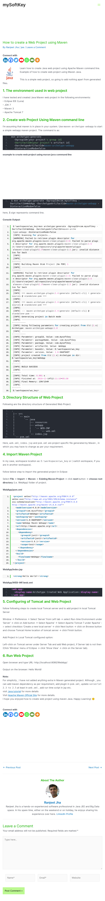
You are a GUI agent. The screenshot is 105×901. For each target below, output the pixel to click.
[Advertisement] (52, 20)
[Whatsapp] (26, 60)
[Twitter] (16, 60)
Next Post (95, 767)
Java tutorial (14, 691)
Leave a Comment (36, 47)
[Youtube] (21, 60)
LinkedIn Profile (64, 814)
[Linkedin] (5, 60)
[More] (37, 60)
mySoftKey (14, 4)
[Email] (32, 60)
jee (22, 47)
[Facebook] (10, 60)
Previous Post (12, 767)
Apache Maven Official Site (22, 695)
